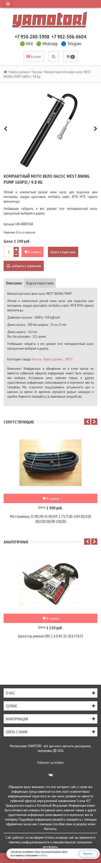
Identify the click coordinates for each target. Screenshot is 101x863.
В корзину (34, 252)
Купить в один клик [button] (63, 252)
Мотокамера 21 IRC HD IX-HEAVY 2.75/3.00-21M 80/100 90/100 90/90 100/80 (50, 519)
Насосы (37, 72)
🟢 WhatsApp (47, 44)
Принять (88, 853)
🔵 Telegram (71, 44)
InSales (59, 762)
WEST (69, 359)
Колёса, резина (19, 72)
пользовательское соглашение (72, 842)
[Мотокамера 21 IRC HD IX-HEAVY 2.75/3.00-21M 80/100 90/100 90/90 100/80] (50, 463)
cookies (42, 855)
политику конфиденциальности (29, 842)
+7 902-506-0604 (69, 36)
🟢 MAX (26, 44)
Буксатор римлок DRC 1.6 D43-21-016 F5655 (50, 635)
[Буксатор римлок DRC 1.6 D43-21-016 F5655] (50, 583)
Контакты (50, 828)
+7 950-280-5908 (32, 36)
